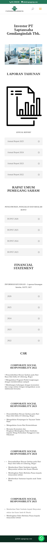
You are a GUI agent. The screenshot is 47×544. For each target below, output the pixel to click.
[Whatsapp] (41, 538)
